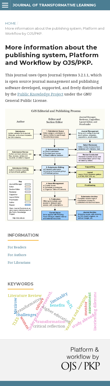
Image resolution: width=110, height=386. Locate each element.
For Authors (17, 254)
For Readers (17, 247)
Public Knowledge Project (40, 94)
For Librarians (19, 262)
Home (10, 23)
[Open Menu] (5, 5)
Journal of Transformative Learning (54, 5)
